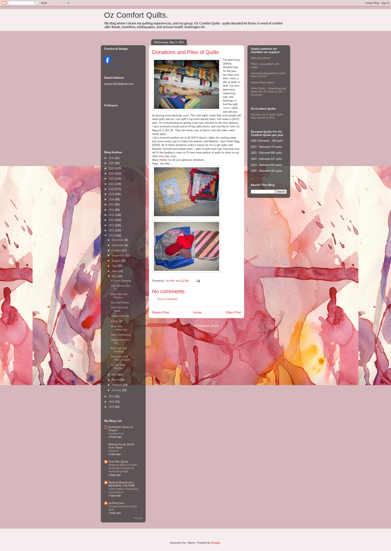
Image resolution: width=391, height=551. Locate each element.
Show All (138, 518)
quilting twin (116, 503)
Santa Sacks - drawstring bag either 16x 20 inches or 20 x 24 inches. (268, 91)
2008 (112, 406)
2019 (112, 194)
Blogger (215, 542)
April (115, 374)
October (117, 250)
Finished (113, 451)
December (118, 239)
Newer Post (160, 312)
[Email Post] (198, 280)
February (117, 384)
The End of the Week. (119, 309)
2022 (112, 178)
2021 (112, 183)
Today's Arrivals (120, 315)
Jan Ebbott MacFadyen (115, 55)
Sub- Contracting (121, 334)
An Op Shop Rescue (118, 366)
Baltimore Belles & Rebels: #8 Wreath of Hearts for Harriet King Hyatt (123, 468)
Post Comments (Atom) (205, 325)
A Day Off (116, 321)
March (116, 379)
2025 (112, 163)
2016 (112, 209)
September (118, 255)
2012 (112, 230)
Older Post (233, 312)
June (115, 270)
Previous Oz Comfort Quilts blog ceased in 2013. (267, 116)
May (115, 276)
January (117, 390)
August (116, 260)
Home (197, 312)
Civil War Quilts (118, 461)
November (118, 245)
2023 (112, 173)
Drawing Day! (116, 433)
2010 (112, 396)
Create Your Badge (113, 65)
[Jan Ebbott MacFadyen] (107, 62)
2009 (112, 401)
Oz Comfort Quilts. (136, 15)
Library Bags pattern (263, 82)
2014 (112, 220)
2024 (112, 168)
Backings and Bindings (119, 350)
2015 (112, 214)
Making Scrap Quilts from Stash (121, 446)
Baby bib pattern (260, 58)
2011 (112, 235)
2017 (112, 204)
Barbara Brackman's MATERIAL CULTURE (122, 484)
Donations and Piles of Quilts (121, 358)
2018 (112, 199)
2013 (112, 225)
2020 (112, 189)
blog (161, 156)
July (115, 265)
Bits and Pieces (120, 302)
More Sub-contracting (119, 328)
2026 (112, 158)
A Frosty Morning (121, 280)
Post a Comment (167, 299)
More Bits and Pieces (119, 296)
